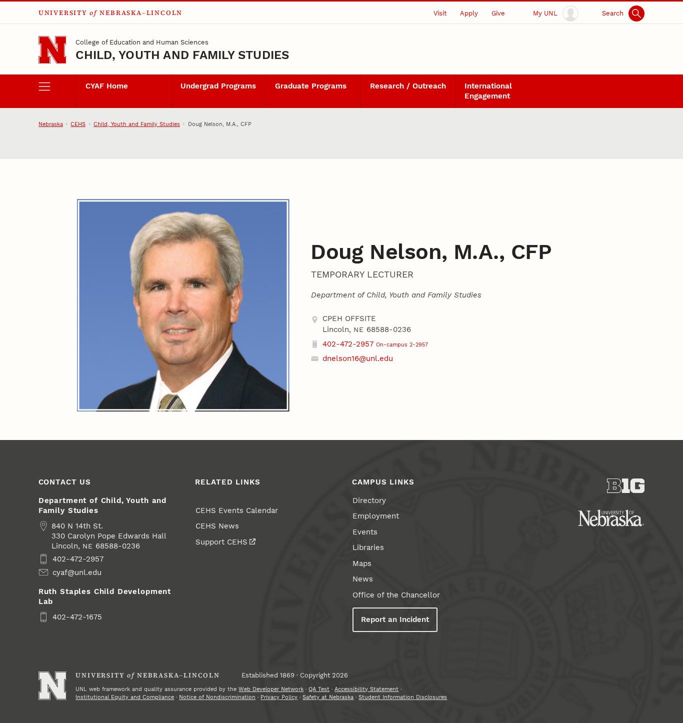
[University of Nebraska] (611, 518)
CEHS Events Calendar (237, 510)
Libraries (368, 547)
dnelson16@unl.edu (357, 358)
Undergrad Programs (218, 86)
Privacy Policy (279, 697)
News (362, 579)
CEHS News (217, 526)
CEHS (78, 124)
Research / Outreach (408, 86)
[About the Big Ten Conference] (626, 486)
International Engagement (488, 91)
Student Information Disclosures (402, 697)
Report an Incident (395, 619)
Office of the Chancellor (396, 595)
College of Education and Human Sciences (142, 42)
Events (365, 532)
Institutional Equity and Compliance (125, 697)
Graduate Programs (310, 86)
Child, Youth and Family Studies (182, 55)
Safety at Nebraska (328, 697)
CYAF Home (107, 86)
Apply (469, 13)
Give (498, 13)
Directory (369, 500)
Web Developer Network (271, 689)
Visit (440, 13)
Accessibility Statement (366, 689)
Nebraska (50, 124)
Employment (375, 516)
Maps (362, 563)
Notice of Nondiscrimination (217, 697)
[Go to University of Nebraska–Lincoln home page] (52, 50)
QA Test (319, 689)
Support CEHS (222, 542)
